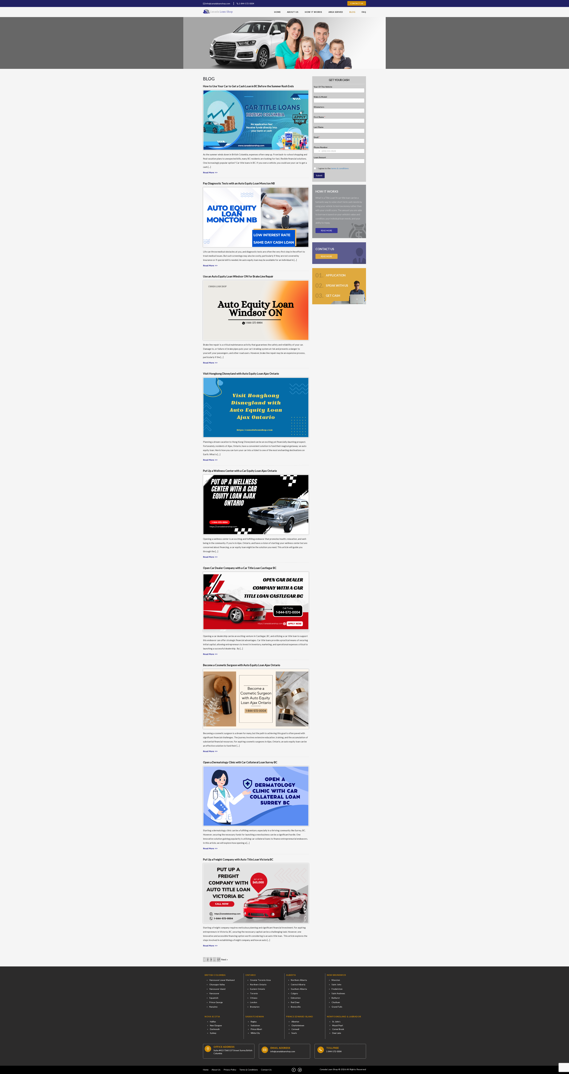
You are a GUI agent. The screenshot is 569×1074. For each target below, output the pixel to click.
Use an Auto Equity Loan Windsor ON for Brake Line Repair (238, 276)
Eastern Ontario (257, 989)
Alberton (295, 1021)
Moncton (336, 980)
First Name (319, 117)
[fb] (294, 1070)
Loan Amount (320, 157)
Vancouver (214, 993)
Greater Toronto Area (260, 980)
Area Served (336, 12)
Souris (294, 1033)
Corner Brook (338, 1029)
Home (277, 12)
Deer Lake (336, 1033)
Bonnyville (296, 1007)
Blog (352, 12)
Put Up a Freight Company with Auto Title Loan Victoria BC (238, 859)
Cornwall (295, 1029)
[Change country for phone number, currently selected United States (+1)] (317, 151)
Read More (326, 230)
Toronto (254, 993)
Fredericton (337, 989)
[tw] (300, 1070)
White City (255, 1033)
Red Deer (295, 1002)
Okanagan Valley (217, 984)
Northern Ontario (258, 984)
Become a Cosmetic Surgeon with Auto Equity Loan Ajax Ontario (241, 665)
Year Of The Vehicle (323, 87)
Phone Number (321, 147)
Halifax (213, 1021)
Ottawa (253, 998)
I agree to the (333, 168)
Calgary (294, 993)
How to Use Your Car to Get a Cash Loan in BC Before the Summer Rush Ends (248, 86)
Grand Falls (337, 1007)
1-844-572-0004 (246, 3)
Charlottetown (297, 1025)
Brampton (254, 1007)
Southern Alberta (299, 989)
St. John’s (336, 1021)
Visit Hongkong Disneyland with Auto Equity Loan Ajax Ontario (241, 373)
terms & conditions (340, 168)
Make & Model (320, 97)
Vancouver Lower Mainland (222, 980)
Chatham (336, 1002)
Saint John (336, 984)
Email (317, 137)
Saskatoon (255, 1025)
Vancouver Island (217, 989)
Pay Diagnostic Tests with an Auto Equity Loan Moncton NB (239, 183)
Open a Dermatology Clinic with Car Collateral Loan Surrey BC (240, 762)
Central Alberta (298, 984)
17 (218, 959)
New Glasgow (216, 1025)
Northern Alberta (299, 980)
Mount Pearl (337, 1025)
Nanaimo (213, 1007)
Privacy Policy (230, 1069)
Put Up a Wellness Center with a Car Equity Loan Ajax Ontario (240, 470)
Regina (253, 1021)
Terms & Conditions (248, 1069)
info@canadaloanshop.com (217, 3)
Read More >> (210, 172)
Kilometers (319, 107)
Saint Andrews (338, 993)
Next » (224, 959)
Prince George (216, 1002)
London (253, 1002)
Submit (319, 175)
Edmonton (296, 998)
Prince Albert (256, 1029)
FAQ (364, 12)
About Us (292, 12)
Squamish (213, 998)
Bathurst (336, 998)
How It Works (313, 12)
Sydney (213, 1033)
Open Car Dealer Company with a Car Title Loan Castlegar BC (239, 568)
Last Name (318, 127)
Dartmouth (215, 1029)
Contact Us (356, 3)
